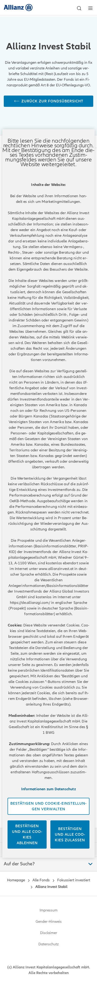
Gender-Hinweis (49, 921)
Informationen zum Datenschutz (48, 789)
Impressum (48, 910)
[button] (79, 8)
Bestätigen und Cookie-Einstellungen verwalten (48, 806)
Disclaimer (48, 933)
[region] (48, 493)
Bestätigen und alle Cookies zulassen (70, 835)
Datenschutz (48, 944)
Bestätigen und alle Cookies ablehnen (27, 834)
